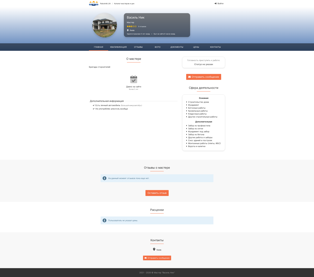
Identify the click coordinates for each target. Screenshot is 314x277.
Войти (220, 3)
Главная (98, 47)
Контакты (215, 47)
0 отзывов (142, 26)
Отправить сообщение (205, 76)
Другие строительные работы (202, 116)
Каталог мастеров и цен (124, 3)
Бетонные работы (196, 108)
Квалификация (118, 47)
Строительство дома (198, 102)
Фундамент (193, 105)
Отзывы (138, 47)
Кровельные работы (198, 111)
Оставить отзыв (157, 193)
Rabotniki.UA (105, 3)
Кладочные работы (197, 114)
